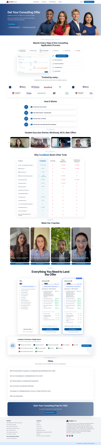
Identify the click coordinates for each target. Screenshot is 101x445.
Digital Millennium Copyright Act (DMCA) (44, 432)
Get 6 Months (50, 329)
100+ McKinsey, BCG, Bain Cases (13, 428)
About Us (38, 422)
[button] (20, 244)
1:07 (33, 260)
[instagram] (67, 436)
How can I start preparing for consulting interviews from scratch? (26, 376)
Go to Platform (11, 24)
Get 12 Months (72, 329)
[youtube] (70, 436)
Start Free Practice (49, 412)
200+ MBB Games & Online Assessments (14, 422)
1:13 (74, 260)
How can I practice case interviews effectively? (22, 386)
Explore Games (85, 345)
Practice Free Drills (61, 56)
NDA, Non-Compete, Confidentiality (43, 435)
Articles (60, 1)
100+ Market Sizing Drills (11, 424)
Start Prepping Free (88, 1)
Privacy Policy (39, 428)
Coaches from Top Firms (11, 434)
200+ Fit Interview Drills (11, 430)
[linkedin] (72, 436)
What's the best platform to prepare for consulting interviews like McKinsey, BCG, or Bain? (32, 371)
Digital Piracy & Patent (40, 430)
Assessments (36, 1)
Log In (81, 1)
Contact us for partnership (12, 438)
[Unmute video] (28, 261)
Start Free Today (27, 329)
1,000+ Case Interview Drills (12, 426)
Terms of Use (39, 426)
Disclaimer (38, 434)
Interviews (44, 1)
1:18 (53, 260)
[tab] (22, 51)
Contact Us (38, 424)
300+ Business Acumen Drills (12, 432)
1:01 (13, 260)
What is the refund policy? (16, 396)
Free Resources (52, 1)
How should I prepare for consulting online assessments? (24, 381)
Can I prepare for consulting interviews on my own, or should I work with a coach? (30, 391)
